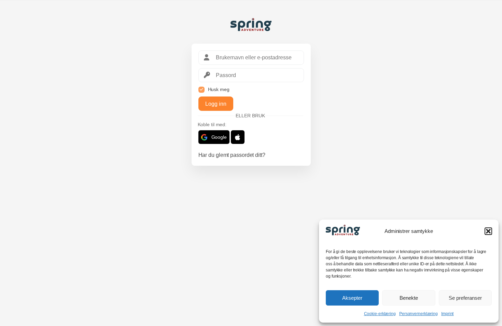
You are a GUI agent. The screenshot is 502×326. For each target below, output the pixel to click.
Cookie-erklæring (380, 313)
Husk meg (218, 89)
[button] (488, 231)
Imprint (447, 313)
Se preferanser (465, 298)
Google (219, 137)
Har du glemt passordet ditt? (231, 155)
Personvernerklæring (418, 313)
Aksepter (352, 298)
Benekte (409, 298)
